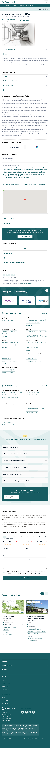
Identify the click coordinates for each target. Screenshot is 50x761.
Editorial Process (6, 683)
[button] (6, 21)
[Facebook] (22, 712)
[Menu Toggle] (46, 2)
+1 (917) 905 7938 (6, 720)
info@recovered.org (6, 718)
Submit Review (25, 578)
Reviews (23, 9)
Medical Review (5, 686)
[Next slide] (46, 290)
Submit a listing (5, 700)
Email (27, 548)
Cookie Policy (45, 739)
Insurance (9, 9)
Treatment (15, 9)
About (3, 9)
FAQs (28, 9)
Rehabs (7, 5)
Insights (3, 697)
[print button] (40, 9)
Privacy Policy (27, 739)
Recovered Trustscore (7, 694)
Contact (3, 692)
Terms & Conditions (36, 739)
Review (5, 556)
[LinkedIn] (33, 712)
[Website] (25, 249)
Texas (14, 5)
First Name (6, 548)
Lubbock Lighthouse (8, 616)
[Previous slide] (43, 290)
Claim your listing (5, 703)
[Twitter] (29, 712)
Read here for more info (26, 283)
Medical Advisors (6, 689)
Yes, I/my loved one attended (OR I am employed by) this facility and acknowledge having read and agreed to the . (26, 572)
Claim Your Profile (25, 236)
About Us (4, 680)
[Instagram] (26, 712)
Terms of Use (36, 573)
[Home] (2, 5)
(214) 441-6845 (12, 497)
